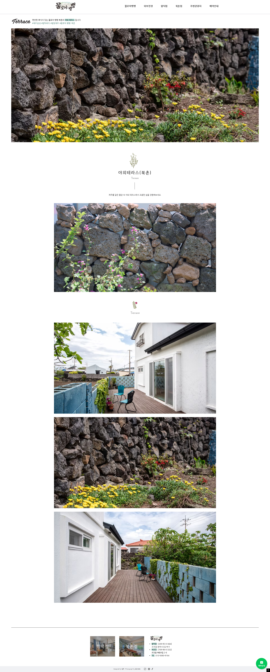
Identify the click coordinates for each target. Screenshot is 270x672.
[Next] (212, 247)
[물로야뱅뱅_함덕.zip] (145, 669)
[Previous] (58, 247)
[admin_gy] (149, 669)
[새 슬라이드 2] (135, 287)
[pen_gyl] (152, 669)
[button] (164, 5)
